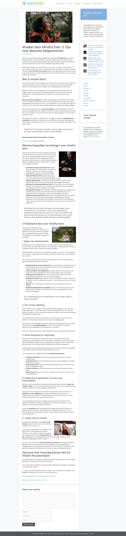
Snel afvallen (34, 480)
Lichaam (85, 90)
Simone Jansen (60, 3)
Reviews (85, 95)
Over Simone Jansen (59, 533)
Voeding (85, 105)
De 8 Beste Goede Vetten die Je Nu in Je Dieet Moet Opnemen (95, 47)
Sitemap (73, 533)
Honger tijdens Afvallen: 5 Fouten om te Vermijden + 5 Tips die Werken (95, 53)
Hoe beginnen (86, 3)
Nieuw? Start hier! (97, 3)
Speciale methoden (42, 480)
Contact (91, 533)
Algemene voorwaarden (82, 533)
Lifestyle (85, 93)
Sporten (85, 103)
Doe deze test (26, 141)
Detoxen (85, 83)
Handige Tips (27, 480)
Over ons (69, 3)
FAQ (46, 533)
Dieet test (77, 3)
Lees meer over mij (93, 136)
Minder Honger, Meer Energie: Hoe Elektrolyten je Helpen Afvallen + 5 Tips (96, 59)
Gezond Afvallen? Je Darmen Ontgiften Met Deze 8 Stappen (94, 72)
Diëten (85, 86)
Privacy (67, 533)
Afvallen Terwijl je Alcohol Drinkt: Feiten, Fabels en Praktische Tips (95, 66)
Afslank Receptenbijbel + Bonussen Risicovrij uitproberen (39, 476)
